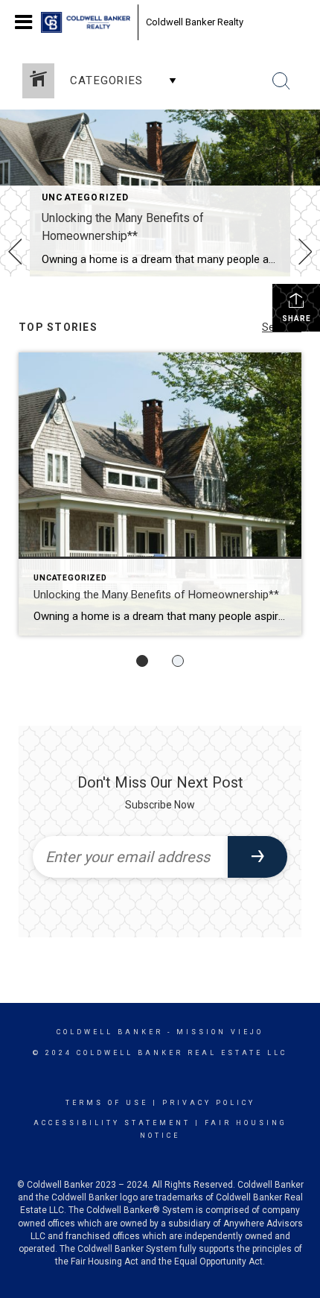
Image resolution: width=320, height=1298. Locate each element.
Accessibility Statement (112, 1123)
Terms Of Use (106, 1103)
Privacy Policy (208, 1103)
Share (296, 318)
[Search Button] (281, 81)
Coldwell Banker (110, 1032)
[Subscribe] (257, 857)
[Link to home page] (85, 22)
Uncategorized (85, 197)
